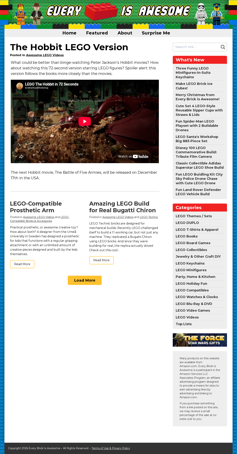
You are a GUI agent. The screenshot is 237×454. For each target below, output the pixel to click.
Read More (22, 264)
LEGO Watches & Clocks (197, 297)
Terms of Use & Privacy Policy (111, 448)
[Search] (223, 47)
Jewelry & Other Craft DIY (198, 257)
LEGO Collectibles (191, 250)
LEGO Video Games (193, 310)
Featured (97, 33)
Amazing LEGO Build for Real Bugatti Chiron (122, 207)
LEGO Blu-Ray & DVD (194, 304)
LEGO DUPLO (187, 223)
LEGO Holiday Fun (191, 284)
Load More (84, 280)
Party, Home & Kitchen (195, 277)
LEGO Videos (187, 317)
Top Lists (184, 324)
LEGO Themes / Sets (194, 216)
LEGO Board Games (193, 243)
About (125, 33)
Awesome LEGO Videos (45, 55)
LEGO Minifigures (191, 270)
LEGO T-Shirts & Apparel (197, 230)
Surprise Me (156, 33)
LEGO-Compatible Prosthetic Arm (36, 207)
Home (69, 33)
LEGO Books (187, 236)
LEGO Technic (149, 217)
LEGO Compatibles (192, 290)
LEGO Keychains (190, 263)
